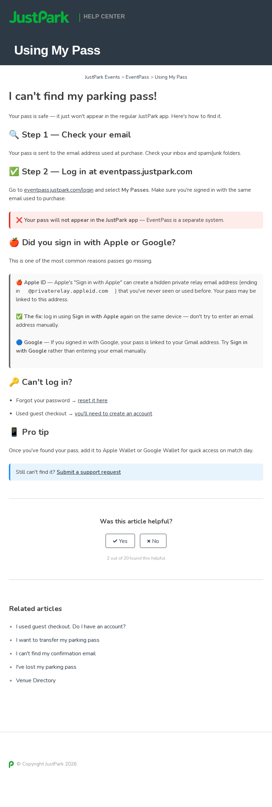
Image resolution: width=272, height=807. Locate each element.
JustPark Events (102, 77)
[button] (120, 541)
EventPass (137, 77)
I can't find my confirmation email (56, 653)
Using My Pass (171, 77)
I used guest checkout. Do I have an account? (71, 627)
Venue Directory (36, 680)
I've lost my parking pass (46, 667)
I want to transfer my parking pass (58, 640)
